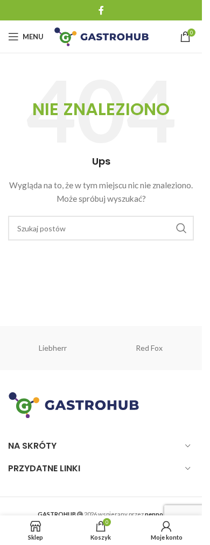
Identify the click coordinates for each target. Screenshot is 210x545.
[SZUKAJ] (181, 228)
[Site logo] (101, 35)
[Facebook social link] (101, 10)
